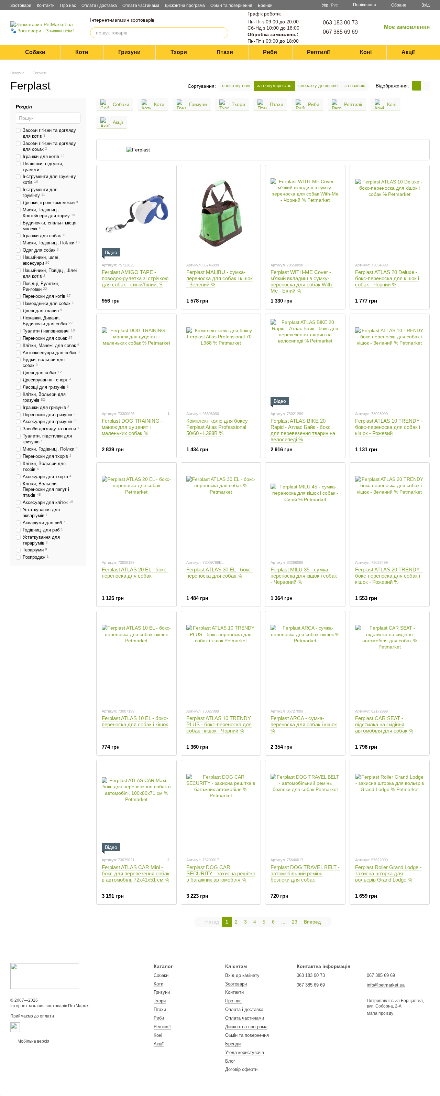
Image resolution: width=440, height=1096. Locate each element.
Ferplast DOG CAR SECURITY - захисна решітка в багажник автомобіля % (220, 873)
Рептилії (318, 52)
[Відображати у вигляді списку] (425, 85)
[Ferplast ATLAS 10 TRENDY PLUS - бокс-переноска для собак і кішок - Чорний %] (221, 659)
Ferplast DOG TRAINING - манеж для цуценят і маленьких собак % (132, 427)
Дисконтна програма (185, 5)
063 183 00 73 (340, 22)
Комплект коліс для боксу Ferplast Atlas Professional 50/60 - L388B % (217, 427)
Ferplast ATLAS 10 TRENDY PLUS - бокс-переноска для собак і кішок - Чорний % (219, 724)
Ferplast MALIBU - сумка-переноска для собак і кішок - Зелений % (219, 278)
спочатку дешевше (318, 85)
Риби (270, 52)
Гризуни (129, 52)
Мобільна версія (33, 1041)
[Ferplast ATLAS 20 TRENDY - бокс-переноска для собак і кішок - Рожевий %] (390, 511)
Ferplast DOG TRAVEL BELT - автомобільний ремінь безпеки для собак (305, 873)
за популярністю (274, 85)
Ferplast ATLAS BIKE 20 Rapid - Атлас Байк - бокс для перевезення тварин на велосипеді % (303, 430)
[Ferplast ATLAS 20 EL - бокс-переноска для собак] (136, 511)
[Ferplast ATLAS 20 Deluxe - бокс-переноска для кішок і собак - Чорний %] (390, 213)
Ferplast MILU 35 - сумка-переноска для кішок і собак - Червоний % (304, 576)
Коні (366, 52)
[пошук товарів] (222, 32)
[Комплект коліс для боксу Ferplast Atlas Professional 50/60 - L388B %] (221, 362)
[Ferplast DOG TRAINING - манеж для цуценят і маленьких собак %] (136, 362)
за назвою (354, 85)
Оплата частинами (140, 5)
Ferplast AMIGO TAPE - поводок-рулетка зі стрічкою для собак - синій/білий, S (135, 278)
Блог (230, 1061)
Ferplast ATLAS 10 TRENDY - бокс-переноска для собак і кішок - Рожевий (389, 427)
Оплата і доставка (99, 5)
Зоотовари (20, 5)
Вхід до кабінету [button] (242, 975)
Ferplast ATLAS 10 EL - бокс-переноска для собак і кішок (135, 721)
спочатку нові (236, 85)
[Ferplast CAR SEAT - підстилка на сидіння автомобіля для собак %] (390, 659)
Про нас (68, 5)
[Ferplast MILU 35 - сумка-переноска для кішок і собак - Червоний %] (305, 511)
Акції (408, 52)
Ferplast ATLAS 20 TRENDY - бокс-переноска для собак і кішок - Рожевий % (389, 576)
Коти (81, 52)
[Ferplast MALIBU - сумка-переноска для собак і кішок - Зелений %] (221, 213)
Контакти (46, 5)
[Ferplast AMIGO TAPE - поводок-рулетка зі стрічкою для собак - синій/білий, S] (136, 213)
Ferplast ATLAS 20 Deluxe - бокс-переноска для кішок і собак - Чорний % (387, 278)
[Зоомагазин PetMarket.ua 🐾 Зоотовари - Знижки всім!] (44, 975)
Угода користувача (244, 1052)
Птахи (225, 52)
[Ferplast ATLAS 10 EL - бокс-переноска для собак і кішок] (136, 659)
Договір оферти (241, 1069)
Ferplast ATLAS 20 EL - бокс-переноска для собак (135, 573)
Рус (334, 5)
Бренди (265, 5)
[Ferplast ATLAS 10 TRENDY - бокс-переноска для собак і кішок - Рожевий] (390, 362)
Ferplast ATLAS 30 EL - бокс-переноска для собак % (219, 573)
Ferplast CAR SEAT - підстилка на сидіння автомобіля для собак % (384, 724)
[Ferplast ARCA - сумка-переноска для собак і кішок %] (305, 659)
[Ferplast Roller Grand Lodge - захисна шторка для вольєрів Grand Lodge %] (390, 808)
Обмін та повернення (231, 5)
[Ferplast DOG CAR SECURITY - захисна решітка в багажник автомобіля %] (221, 808)
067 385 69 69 (340, 32)
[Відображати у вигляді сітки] (416, 85)
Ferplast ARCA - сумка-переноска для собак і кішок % (304, 724)
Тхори (178, 52)
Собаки (35, 52)
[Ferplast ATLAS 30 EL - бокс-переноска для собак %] (221, 511)
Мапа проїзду (380, 1013)
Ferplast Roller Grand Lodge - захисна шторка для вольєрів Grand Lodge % (388, 873)
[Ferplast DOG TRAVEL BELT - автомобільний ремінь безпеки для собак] (305, 808)
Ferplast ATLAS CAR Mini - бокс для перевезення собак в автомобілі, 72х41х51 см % (135, 873)
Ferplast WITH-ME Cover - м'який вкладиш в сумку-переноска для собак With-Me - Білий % (302, 281)
